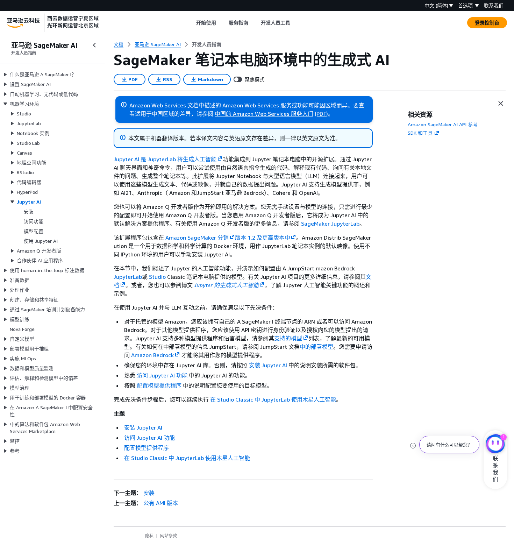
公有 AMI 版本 (160, 503)
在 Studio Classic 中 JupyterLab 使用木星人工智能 (273, 399)
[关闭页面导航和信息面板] (501, 103)
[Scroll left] (191, 22)
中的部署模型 (316, 346)
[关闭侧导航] (94, 45)
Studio (157, 276)
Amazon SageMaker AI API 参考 (443, 124)
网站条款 (168, 535)
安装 (149, 492)
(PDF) (321, 113)
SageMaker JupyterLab (330, 223)
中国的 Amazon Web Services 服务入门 (264, 113)
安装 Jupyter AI (268, 365)
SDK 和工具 (420, 133)
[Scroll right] (295, 22)
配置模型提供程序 (159, 385)
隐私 (149, 535)
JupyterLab (128, 276)
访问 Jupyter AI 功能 (162, 375)
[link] (206, 44)
